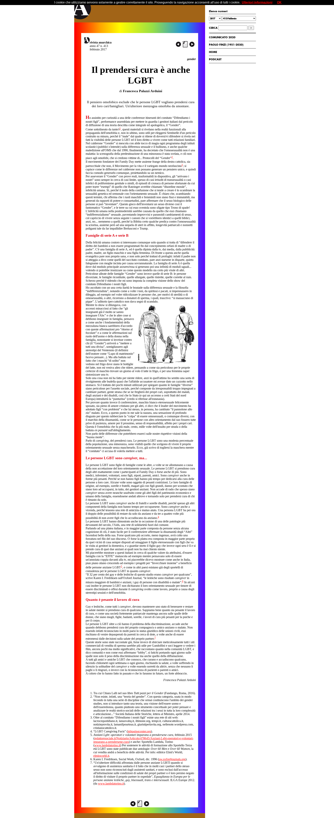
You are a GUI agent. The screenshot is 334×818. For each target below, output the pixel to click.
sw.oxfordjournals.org (172, 759)
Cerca (213, 28)
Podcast (215, 59)
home (213, 52)
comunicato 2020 (222, 37)
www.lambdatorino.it (107, 745)
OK (279, 2)
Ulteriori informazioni (257, 2)
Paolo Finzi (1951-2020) (226, 44)
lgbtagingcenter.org (139, 731)
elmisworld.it (101, 755)
